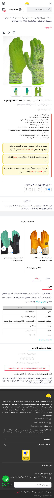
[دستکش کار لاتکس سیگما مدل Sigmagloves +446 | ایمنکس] (39, 242)
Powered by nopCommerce (42, 496)
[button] (41, 252)
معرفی (47, 278)
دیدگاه (37, 278)
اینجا (15, 157)
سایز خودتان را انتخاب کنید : (37, 184)
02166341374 (39, 419)
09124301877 (38, 422)
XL (27, 189)
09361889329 (27, 149)
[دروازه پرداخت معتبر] (26, 455)
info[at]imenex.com (36, 426)
